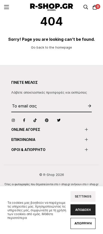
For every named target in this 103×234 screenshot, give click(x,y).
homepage (63, 47)
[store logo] (51, 7)
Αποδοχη (83, 210)
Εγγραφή (87, 106)
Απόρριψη (83, 223)
